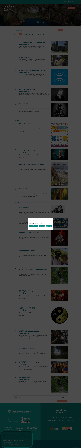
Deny (36, 226)
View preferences (42, 226)
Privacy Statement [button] (42, 228)
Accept (31, 226)
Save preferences (48, 226)
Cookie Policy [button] (37, 228)
